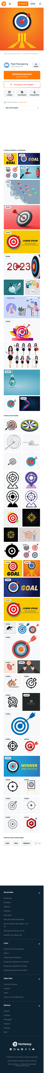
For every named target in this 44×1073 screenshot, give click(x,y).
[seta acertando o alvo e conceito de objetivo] (10, 157)
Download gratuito (22, 75)
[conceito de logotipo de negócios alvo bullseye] (12, 968)
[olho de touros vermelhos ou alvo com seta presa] (12, 1031)
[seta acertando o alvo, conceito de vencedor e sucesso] (21, 1051)
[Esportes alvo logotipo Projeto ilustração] (12, 912)
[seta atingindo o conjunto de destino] (11, 183)
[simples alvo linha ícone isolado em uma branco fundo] (12, 949)
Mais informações (12, 106)
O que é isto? (22, 102)
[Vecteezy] (3, 3)
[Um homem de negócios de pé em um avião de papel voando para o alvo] (14, 197)
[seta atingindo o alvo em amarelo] (21, 267)
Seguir (36, 66)
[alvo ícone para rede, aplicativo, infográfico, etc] (12, 590)
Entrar (33, 4)
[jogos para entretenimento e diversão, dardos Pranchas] (14, 498)
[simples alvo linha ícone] (12, 930)
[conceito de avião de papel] (21, 217)
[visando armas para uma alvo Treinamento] (15, 895)
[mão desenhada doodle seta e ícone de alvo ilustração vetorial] (11, 445)
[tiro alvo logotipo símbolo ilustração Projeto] (10, 829)
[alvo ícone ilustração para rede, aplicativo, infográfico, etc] (12, 717)
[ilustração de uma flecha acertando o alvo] (12, 665)
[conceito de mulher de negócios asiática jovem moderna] (21, 396)
